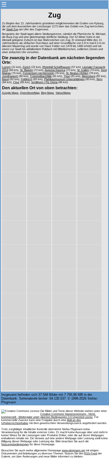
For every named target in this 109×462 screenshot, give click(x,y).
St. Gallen (83, 70)
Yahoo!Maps (63, 92)
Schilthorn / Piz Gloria (44, 82)
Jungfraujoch (10, 76)
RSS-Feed (90, 453)
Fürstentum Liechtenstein (38, 73)
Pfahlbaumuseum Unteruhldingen (64, 79)
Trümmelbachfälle (41, 76)
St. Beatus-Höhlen (77, 73)
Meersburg (88, 76)
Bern (99, 79)
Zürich (26, 67)
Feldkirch (26, 79)
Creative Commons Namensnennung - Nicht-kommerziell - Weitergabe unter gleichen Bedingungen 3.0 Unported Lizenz (48, 415)
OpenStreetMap (30, 92)
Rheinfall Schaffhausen (56, 67)
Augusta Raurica (55, 70)
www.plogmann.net (73, 450)
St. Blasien (26, 70)
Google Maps (10, 92)
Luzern (6, 67)
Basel (5, 79)
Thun (67, 76)
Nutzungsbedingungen (15, 444)
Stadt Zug (12, 29)
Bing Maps (47, 92)
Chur (16, 82)
